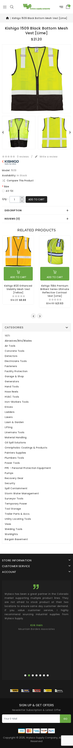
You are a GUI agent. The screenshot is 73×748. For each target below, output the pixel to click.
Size (6, 186)
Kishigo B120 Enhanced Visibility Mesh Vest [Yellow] (18, 289)
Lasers (9, 417)
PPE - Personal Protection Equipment (28, 468)
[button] (11, 6)
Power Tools (12, 463)
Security (10, 483)
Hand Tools (12, 386)
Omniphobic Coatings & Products (26, 447)
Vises (8, 524)
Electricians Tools (16, 361)
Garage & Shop (14, 376)
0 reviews (23, 156)
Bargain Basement (16, 539)
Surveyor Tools (14, 498)
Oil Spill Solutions (15, 442)
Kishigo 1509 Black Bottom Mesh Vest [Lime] (39, 18)
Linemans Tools (14, 432)
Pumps (9, 473)
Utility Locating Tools (18, 519)
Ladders (10, 412)
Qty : (5, 199)
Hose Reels (11, 391)
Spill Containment (16, 488)
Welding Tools (13, 529)
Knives (9, 407)
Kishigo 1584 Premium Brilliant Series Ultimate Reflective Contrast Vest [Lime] (54, 291)
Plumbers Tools (14, 458)
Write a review (48, 156)
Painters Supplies (15, 452)
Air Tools (10, 346)
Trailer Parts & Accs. (17, 514)
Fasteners (11, 366)
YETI (7, 335)
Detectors (11, 356)
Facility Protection (16, 371)
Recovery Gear (14, 478)
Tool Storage (13, 508)
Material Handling (16, 437)
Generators (12, 381)
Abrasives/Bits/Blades (18, 340)
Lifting (9, 427)
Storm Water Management (22, 493)
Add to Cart (36, 199)
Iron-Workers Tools (17, 402)
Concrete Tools (14, 351)
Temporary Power (16, 503)
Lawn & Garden (14, 422)
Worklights (11, 534)
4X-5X (10, 190)
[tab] (36, 210)
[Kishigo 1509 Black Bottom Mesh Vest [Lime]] (36, 80)
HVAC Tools (12, 396)
